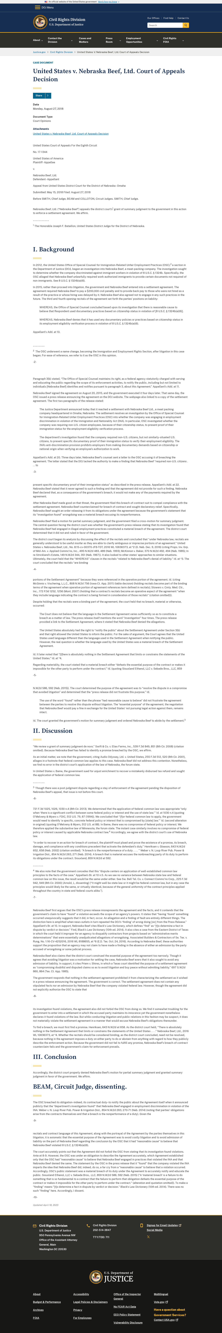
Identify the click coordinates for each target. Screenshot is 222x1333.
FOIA (36, 1318)
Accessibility (81, 1294)
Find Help (168, 18)
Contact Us (183, 18)
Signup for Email (162, 1225)
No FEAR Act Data (125, 1306)
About (36, 1294)
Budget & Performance (47, 1302)
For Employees (82, 1318)
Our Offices (153, 18)
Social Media (155, 1230)
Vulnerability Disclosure (128, 1322)
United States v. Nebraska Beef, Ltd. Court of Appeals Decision (71, 133)
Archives (38, 1310)
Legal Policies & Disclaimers (90, 1302)
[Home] (59, 28)
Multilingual (161, 1294)
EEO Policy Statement (127, 1314)
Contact (164, 1319)
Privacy (77, 1310)
